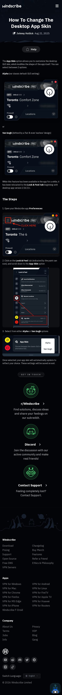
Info (4, 639)
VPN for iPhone (10, 605)
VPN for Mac (9, 588)
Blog (34, 635)
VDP (34, 630)
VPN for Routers (41, 605)
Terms (5, 630)
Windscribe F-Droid (12, 609)
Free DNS (7, 562)
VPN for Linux (39, 588)
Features (37, 554)
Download (7, 545)
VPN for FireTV (40, 592)
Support (6, 554)
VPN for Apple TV (42, 596)
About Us (7, 626)
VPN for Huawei (41, 601)
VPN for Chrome (11, 592)
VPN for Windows (11, 583)
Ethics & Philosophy (43, 562)
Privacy (36, 626)
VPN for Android (41, 583)
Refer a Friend (40, 558)
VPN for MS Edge (11, 601)
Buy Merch (38, 550)
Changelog (38, 545)
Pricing (6, 550)
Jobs (5, 635)
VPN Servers (9, 567)
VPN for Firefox (10, 596)
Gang (35, 639)
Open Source (9, 558)
